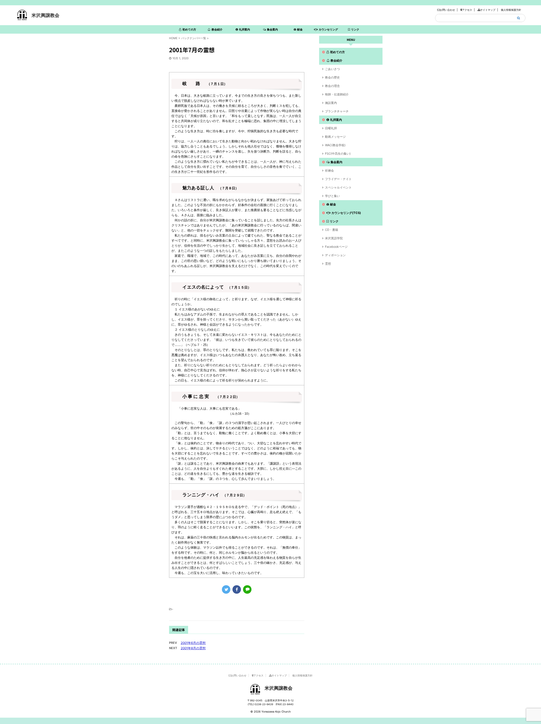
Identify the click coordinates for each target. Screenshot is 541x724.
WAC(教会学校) (335, 145)
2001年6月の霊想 (193, 643)
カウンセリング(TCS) (328, 31)
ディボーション (335, 255)
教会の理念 (332, 86)
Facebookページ (336, 246)
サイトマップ (487, 9)
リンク (355, 29)
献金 (300, 29)
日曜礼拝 (331, 128)
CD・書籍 (331, 229)
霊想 (328, 263)
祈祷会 (329, 170)
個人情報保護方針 (511, 9)
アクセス (467, 9)
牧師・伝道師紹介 (337, 94)
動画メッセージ (335, 136)
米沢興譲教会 (45, 15)
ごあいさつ (332, 69)
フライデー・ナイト (338, 179)
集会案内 (272, 29)
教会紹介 (217, 29)
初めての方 (189, 29)
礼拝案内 (244, 29)
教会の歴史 (332, 77)
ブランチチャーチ (337, 111)
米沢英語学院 (334, 238)
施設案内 (331, 103)
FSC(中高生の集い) (338, 153)
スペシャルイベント (338, 187)
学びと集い (332, 196)
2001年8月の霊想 (193, 648)
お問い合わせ (447, 9)
